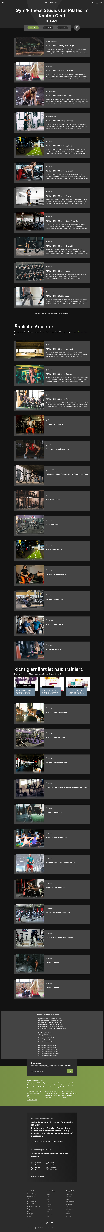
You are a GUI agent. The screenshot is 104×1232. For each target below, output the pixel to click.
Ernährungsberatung (33, 1206)
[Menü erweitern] (3, 3)
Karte (77, 28)
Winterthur (69, 1209)
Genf (48, 1211)
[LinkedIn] (52, 1223)
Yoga (28, 1209)
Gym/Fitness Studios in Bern (47, 1047)
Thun (67, 1206)
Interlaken (50, 1214)
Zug (67, 1211)
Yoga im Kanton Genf (44, 1034)
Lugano (68, 1197)
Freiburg (49, 1209)
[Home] (51, 3)
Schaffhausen (70, 1201)
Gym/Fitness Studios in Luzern (47, 1049)
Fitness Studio (33, 28)
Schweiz (68, 1216)
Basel (48, 1197)
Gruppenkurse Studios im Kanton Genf (50, 1020)
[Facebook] (42, 1223)
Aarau (48, 1194)
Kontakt (64, 1097)
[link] (26, 688)
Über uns (48, 1097)
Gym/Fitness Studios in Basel (47, 1045)
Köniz (48, 1216)
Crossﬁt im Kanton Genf (45, 1036)
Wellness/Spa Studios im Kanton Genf (49, 1022)
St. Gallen (69, 1204)
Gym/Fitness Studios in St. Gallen (48, 1053)
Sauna (29, 1216)
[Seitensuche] (93, 2)
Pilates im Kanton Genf (45, 1032)
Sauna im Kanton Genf (45, 1040)
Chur (48, 1206)
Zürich (68, 1214)
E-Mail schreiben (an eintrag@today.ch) (48, 1141)
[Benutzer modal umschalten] (97, 2)
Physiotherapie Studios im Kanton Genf (50, 1024)
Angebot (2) (62, 27)
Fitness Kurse (31, 1196)
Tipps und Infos (32, 1099)
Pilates (29, 1211)
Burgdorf (49, 1204)
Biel (48, 1201)
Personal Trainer (32, 1204)
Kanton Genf (47, 27)
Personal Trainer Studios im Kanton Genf (50, 1026)
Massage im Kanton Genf (46, 1038)
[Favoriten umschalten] (101, 2)
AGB (38, 1228)
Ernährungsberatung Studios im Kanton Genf (52, 1028)
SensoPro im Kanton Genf (46, 1042)
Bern (48, 1199)
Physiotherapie (31, 1201)
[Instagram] (47, 1223)
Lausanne (69, 1194)
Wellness (30, 1199)
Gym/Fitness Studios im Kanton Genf (49, 1019)
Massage (30, 1214)
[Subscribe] (70, 1071)
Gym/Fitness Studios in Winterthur (48, 1051)
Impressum (32, 1228)
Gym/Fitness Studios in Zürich (47, 1055)
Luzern (68, 1199)
